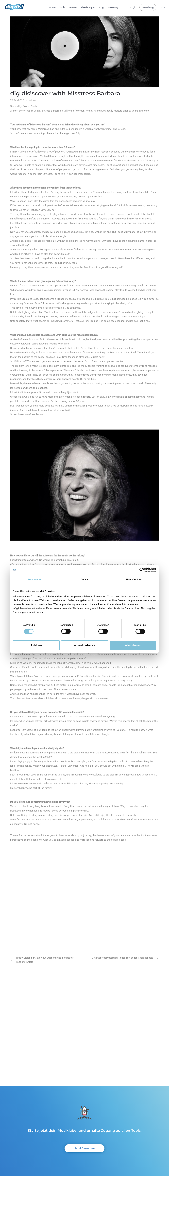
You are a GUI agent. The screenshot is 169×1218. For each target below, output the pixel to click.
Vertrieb (73, 7)
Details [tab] (85, 579)
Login (133, 7)
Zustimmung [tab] (35, 579)
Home (52, 7)
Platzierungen (88, 7)
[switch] (66, 631)
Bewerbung (148, 7)
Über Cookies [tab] (134, 579)
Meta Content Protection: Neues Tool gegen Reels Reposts (122, 957)
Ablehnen (36, 645)
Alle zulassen (132, 645)
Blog (101, 7)
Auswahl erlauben (84, 645)
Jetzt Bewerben (84, 1148)
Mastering (113, 7)
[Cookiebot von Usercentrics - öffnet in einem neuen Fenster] (141, 570)
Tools (62, 7)
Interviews (30, 100)
